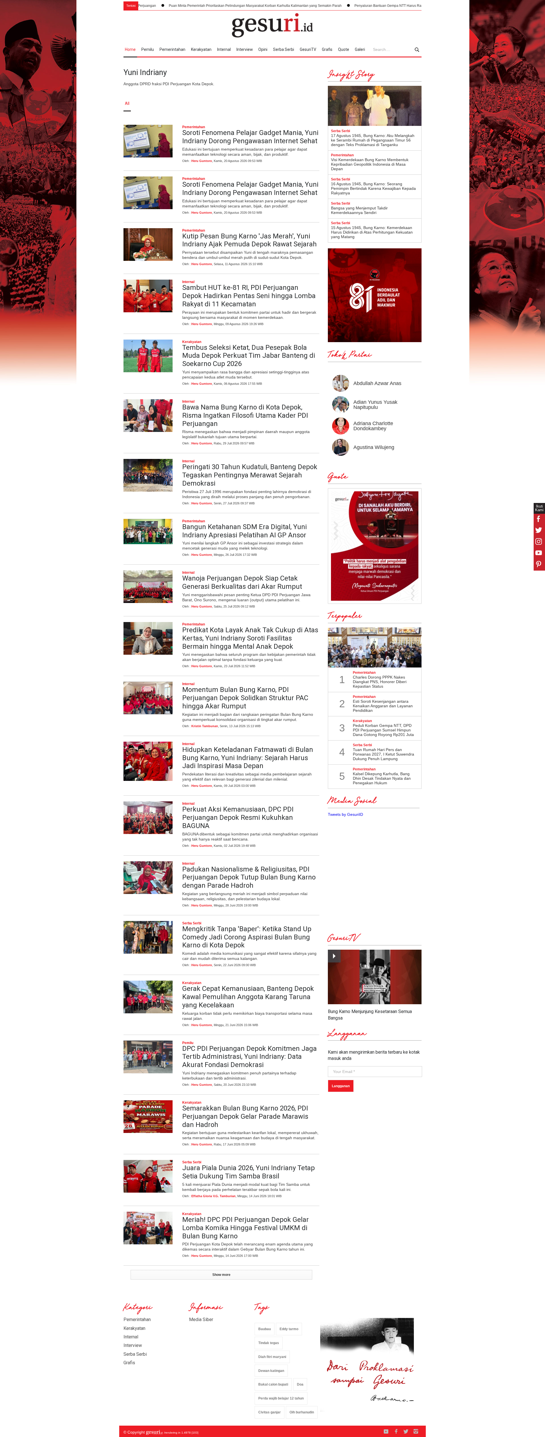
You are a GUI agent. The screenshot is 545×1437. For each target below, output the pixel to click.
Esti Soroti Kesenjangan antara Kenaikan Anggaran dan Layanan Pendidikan (383, 706)
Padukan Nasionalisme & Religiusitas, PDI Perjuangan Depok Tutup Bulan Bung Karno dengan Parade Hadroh (249, 877)
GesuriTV (308, 49)
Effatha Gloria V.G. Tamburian (213, 1196)
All (127, 103)
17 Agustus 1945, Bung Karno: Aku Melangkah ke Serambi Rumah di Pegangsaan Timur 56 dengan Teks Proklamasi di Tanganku (372, 140)
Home (130, 49)
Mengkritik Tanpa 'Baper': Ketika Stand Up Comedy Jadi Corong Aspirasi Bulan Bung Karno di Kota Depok (246, 937)
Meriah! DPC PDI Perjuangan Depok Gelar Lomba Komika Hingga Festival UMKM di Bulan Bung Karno (245, 1228)
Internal (224, 49)
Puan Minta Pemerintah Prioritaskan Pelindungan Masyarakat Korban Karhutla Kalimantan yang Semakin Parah (185, 6)
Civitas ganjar (269, 1412)
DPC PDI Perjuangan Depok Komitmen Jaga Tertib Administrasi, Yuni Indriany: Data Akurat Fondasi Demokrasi (249, 1057)
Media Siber (201, 1319)
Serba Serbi (283, 49)
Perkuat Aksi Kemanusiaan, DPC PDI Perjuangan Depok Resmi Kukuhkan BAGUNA (238, 817)
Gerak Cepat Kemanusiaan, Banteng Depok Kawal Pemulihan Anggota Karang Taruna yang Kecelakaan (248, 997)
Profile (359, 103)
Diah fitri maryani (272, 1357)
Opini (262, 49)
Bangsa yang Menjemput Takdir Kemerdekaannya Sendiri (359, 210)
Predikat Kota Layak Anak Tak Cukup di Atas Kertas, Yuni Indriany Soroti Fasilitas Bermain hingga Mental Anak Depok (250, 638)
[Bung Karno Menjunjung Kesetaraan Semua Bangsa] (375, 977)
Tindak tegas (268, 1343)
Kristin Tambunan (204, 726)
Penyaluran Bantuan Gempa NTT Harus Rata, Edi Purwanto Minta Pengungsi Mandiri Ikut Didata (359, 6)
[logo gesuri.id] (272, 25)
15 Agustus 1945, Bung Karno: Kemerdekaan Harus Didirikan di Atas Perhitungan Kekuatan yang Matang (372, 232)
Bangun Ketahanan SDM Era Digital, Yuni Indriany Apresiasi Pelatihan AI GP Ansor (244, 531)
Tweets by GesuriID (345, 814)
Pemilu (147, 49)
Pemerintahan (172, 49)
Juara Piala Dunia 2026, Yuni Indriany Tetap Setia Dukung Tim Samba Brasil (248, 1172)
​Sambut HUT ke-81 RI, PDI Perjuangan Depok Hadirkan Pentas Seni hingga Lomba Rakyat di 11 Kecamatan (249, 296)
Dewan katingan (271, 1371)
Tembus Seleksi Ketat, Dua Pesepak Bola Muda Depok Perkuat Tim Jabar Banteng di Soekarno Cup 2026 (248, 356)
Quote (343, 49)
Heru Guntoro (201, 161)
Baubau (264, 1329)
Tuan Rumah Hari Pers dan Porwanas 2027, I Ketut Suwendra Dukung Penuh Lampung (383, 754)
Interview (244, 49)
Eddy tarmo (289, 1329)
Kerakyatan (201, 49)
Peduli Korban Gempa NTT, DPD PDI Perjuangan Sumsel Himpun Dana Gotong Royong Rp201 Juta (383, 730)
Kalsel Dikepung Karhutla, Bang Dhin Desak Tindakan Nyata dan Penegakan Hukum (382, 778)
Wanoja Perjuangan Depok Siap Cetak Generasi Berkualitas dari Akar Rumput (242, 582)
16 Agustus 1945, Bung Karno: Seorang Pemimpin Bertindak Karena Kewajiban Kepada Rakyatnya (373, 188)
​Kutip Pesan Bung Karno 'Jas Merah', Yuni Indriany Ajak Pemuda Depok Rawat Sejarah (249, 240)
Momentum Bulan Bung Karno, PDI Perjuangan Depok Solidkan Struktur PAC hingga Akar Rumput (245, 698)
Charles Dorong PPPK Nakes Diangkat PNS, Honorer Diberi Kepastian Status (379, 682)
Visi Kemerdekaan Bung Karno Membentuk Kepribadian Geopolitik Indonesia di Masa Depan (369, 164)
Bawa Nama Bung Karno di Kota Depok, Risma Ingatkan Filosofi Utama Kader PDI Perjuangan (245, 415)
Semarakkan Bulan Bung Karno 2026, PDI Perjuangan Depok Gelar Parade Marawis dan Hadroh (245, 1116)
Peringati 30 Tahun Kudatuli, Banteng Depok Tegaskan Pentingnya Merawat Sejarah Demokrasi (249, 475)
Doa (300, 1384)
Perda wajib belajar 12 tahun (281, 1398)
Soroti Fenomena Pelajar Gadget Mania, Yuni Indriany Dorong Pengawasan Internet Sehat (250, 137)
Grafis (327, 49)
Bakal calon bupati (273, 1384)
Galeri (360, 49)
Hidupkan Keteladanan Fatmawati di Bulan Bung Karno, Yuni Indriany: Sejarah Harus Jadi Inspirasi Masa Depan (247, 758)
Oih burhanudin (302, 1412)
